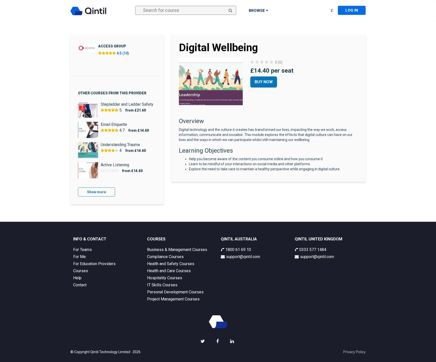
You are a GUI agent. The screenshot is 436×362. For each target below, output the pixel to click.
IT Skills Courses (162, 285)
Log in (351, 10)
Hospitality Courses (164, 277)
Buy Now (264, 81)
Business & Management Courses (177, 249)
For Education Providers (94, 263)
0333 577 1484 (312, 249)
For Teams (82, 249)
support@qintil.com (243, 256)
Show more (96, 192)
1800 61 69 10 (238, 249)
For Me (79, 256)
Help (77, 277)
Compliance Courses (165, 256)
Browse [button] (257, 10)
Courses (80, 270)
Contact (80, 285)
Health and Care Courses (169, 270)
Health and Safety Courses (170, 263)
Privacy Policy (354, 352)
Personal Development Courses (175, 292)
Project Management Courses (173, 299)
